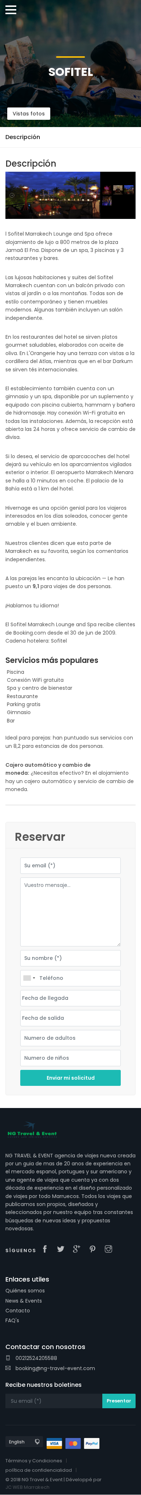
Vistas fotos (29, 113)
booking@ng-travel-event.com (54, 1368)
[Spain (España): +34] (29, 978)
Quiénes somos (25, 1290)
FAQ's (12, 1320)
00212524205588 (35, 1358)
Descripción (22, 137)
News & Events (23, 1300)
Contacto (17, 1310)
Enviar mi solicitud (71, 1077)
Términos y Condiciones (33, 1460)
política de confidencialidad (38, 1470)
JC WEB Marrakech (27, 1487)
